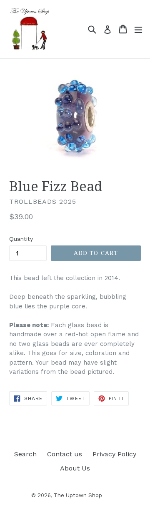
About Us (75, 468)
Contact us (64, 454)
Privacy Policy (114, 454)
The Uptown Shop (78, 495)
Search (25, 454)
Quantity (21, 238)
